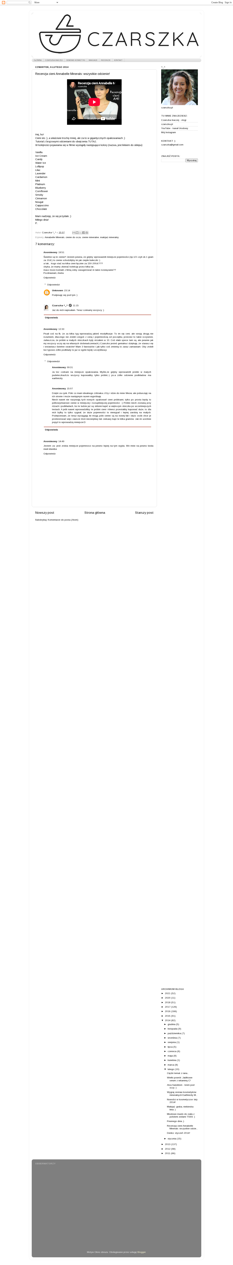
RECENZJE (106, 60)
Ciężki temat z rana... (178, 1073)
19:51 (61, 252)
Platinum (40, 184)
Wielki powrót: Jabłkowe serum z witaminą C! (179, 1079)
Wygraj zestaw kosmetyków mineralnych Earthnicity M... (182, 1093)
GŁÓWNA (38, 60)
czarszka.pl (167, 124)
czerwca (172, 1051)
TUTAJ (92, 141)
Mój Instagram (168, 132)
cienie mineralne (90, 237)
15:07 (70, 388)
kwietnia (172, 1060)
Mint (37, 180)
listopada (173, 1028)
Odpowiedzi (53, 284)
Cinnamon (41, 198)
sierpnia (172, 1042)
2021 (168, 993)
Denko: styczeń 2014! (178, 1133)
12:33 (61, 329)
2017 (168, 1007)
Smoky (39, 194)
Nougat (39, 202)
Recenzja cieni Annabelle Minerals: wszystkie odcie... (182, 1127)
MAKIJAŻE (93, 60)
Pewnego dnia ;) (175, 1121)
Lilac (37, 170)
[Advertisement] (179, 218)
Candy (38, 159)
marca (171, 1065)
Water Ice (40, 163)
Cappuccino (42, 205)
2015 (168, 1016)
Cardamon (41, 177)
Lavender (40, 173)
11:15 (76, 305)
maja (170, 1055)
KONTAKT (118, 60)
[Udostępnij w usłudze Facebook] (83, 232)
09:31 (70, 367)
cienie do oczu (73, 237)
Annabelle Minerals (54, 237)
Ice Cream (41, 155)
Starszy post (144, 512)
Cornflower (41, 191)
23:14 (67, 290)
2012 (168, 1149)
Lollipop (39, 166)
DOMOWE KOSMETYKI (75, 60)
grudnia (172, 1024)
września (173, 1038)
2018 (168, 1002)
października (175, 1033)
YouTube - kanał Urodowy (174, 128)
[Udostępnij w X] (80, 232)
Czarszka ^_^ (60, 305)
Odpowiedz (49, 277)
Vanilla (38, 152)
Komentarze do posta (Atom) (63, 520)
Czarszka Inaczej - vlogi (173, 120)
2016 (168, 1011)
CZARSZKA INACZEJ (54, 60)
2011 (168, 1153)
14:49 (61, 441)
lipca (170, 1047)
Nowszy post (44, 512)
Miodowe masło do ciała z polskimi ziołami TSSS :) (181, 1115)
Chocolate (41, 209)
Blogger (141, 1252)
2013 (168, 1144)
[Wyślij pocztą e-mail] (74, 232)
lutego (171, 1069)
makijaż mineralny (109, 237)
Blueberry (40, 187)
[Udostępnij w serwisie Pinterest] (87, 232)
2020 (168, 998)
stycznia (172, 1138)
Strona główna (94, 512)
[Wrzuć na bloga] (77, 232)
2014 (168, 1020)
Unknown (57, 290)
